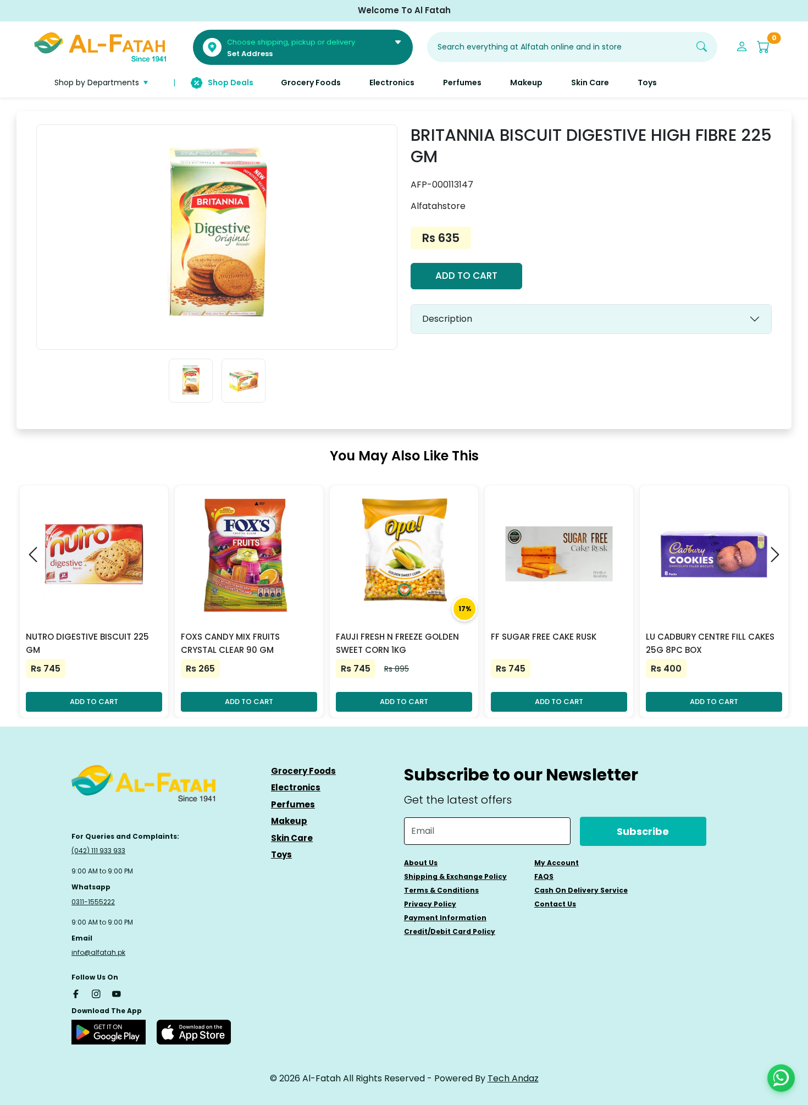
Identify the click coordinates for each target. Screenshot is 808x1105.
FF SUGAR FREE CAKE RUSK (543, 636)
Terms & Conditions (441, 890)
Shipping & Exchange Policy (455, 876)
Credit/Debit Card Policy (449, 931)
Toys (281, 854)
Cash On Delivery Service (581, 890)
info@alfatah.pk (98, 952)
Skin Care (292, 838)
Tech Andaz (513, 1078)
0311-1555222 (93, 901)
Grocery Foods (303, 771)
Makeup (289, 821)
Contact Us (555, 904)
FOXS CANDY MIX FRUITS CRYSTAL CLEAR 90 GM (230, 643)
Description (447, 318)
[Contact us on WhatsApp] (781, 1078)
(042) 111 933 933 (98, 850)
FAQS (544, 876)
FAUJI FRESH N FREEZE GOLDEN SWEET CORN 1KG (397, 643)
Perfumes (293, 804)
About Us (421, 862)
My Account (556, 862)
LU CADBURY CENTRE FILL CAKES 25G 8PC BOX (710, 643)
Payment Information (445, 917)
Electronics (295, 787)
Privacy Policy (430, 904)
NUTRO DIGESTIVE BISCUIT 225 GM (87, 643)
